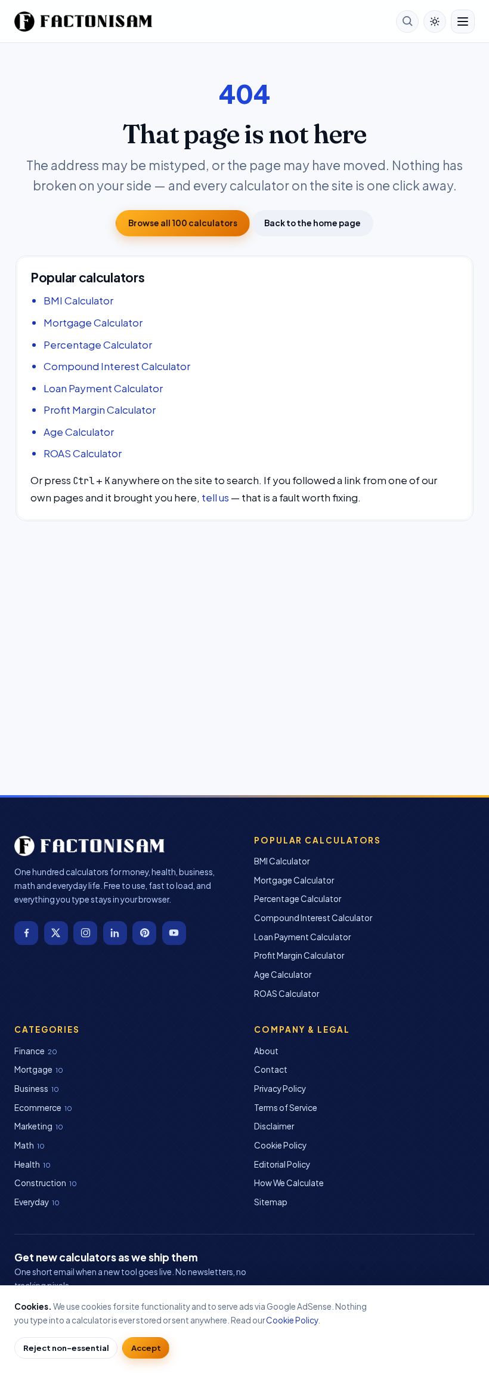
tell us (215, 497)
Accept (146, 1348)
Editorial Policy (282, 1164)
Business (31, 1088)
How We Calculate (289, 1183)
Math (24, 1145)
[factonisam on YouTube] (174, 933)
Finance (29, 1051)
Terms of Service (285, 1108)
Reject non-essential (66, 1348)
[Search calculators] (407, 21)
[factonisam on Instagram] (85, 933)
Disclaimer (274, 1126)
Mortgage (33, 1069)
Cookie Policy (280, 1145)
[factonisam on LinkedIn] (115, 933)
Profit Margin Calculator (100, 409)
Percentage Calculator (98, 344)
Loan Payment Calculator (103, 388)
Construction (40, 1183)
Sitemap (270, 1202)
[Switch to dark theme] (434, 21)
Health (27, 1164)
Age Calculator (79, 431)
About (266, 1051)
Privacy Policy (280, 1088)
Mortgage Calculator (93, 322)
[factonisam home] (83, 21)
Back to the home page (312, 223)
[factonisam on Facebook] (26, 933)
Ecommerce (37, 1108)
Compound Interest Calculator (117, 366)
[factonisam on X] (56, 933)
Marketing (33, 1126)
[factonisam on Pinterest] (144, 933)
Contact (270, 1069)
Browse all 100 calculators (182, 223)
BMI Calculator (78, 300)
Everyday (31, 1202)
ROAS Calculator (83, 453)
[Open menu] (463, 21)
